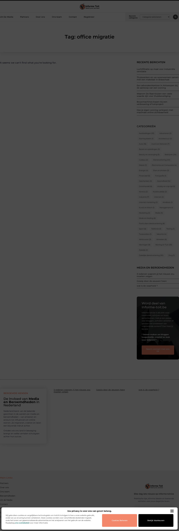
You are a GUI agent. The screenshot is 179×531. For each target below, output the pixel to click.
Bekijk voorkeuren (155, 520)
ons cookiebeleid (22, 523)
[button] (172, 511)
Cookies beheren (120, 520)
